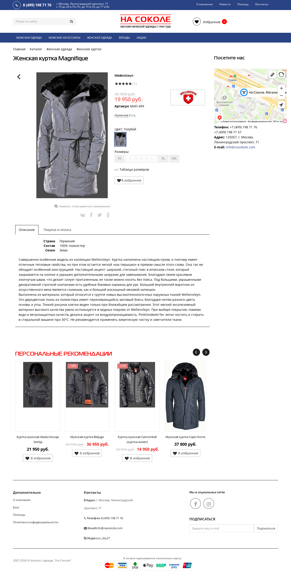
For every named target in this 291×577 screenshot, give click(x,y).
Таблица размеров (134, 169)
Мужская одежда (29, 38)
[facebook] (195, 503)
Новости (225, 4)
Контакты (261, 4)
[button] (207, 21)
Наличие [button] (121, 115)
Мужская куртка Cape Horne (185, 437)
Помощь (243, 4)
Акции (141, 38)
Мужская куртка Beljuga (87, 437)
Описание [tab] (27, 230)
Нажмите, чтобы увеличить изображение (84, 206)
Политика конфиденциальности (35, 522)
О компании (204, 4)
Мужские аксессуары (64, 38)
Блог (16, 507)
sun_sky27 (103, 538)
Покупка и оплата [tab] (57, 230)
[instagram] (208, 503)
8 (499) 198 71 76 (112, 518)
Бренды (124, 38)
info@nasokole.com (240, 147)
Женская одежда (99, 38)
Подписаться (202, 519)
